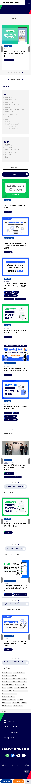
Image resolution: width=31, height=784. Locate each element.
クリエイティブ (9, 155)
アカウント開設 (18, 781)
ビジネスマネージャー (11, 115)
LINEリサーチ (9, 112)
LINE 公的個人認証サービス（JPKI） (15, 110)
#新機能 (24, 703)
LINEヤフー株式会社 (24, 765)
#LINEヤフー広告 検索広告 (9, 676)
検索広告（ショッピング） (12, 124)
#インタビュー (16, 703)
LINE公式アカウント (10, 98)
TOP (27, 771)
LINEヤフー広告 (9, 119)
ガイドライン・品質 (10, 152)
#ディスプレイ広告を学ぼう (9, 694)
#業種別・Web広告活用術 (9, 700)
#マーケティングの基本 (21, 688)
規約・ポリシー (5, 765)
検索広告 (7, 122)
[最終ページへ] (25, 429)
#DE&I (4, 688)
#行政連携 (20, 700)
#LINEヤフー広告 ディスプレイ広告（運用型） (14, 679)
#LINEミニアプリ (19, 685)
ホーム (3, 711)
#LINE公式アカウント (7, 685)
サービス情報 (8, 147)
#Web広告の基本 (6, 691)
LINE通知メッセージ (10, 100)
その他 (7, 117)
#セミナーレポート (7, 706)
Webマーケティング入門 (12, 150)
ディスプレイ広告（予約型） (13, 129)
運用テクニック (9, 145)
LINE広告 (8, 107)
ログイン (28, 782)
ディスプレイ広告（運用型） (13, 127)
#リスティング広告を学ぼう (20, 691)
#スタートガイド (18, 706)
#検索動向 (10, 688)
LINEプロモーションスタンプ (13, 105)
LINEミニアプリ (9, 102)
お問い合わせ (6, 781)
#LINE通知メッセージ (18, 673)
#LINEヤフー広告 (6, 673)
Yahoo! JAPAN (14, 765)
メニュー (28, 3)
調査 (6, 157)
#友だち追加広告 (6, 703)
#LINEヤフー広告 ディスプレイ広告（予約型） (14, 682)
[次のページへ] (22, 429)
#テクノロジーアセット (8, 697)
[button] (2, 49)
